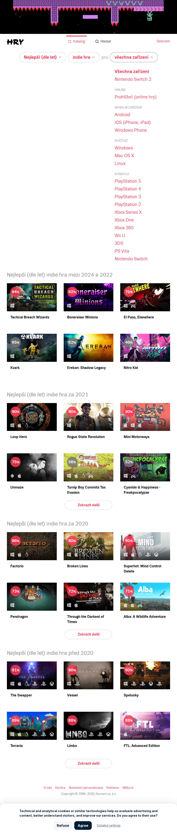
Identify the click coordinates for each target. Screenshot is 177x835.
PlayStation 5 (128, 181)
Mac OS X (124, 155)
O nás (48, 787)
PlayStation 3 (128, 196)
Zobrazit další (89, 505)
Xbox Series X (128, 212)
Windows (124, 147)
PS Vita (122, 251)
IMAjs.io (127, 787)
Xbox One (124, 220)
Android (122, 114)
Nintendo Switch (131, 258)
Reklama (112, 787)
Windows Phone (131, 130)
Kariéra (60, 787)
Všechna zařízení (132, 71)
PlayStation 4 (128, 189)
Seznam (163, 41)
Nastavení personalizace (86, 787)
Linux (120, 163)
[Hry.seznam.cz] (15, 42)
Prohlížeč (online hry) (135, 97)
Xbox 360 (124, 227)
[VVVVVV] (88, 28)
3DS (119, 243)
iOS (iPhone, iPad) (133, 122)
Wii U (120, 235)
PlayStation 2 (128, 204)
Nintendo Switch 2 (133, 79)
